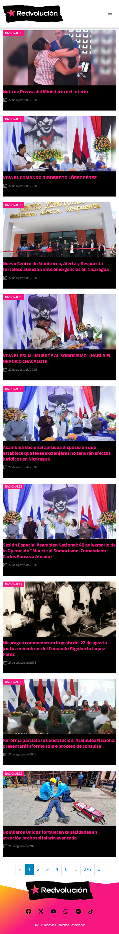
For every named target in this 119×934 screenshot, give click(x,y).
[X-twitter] (40, 911)
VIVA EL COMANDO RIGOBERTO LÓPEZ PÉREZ (50, 177)
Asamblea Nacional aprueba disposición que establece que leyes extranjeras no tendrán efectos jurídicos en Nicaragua (57, 453)
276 (87, 869)
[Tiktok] (90, 911)
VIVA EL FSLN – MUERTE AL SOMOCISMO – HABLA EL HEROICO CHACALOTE (57, 358)
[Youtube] (53, 911)
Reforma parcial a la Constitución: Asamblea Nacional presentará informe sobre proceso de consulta (59, 743)
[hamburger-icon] (110, 13)
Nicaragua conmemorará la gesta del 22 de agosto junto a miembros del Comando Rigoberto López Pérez (55, 648)
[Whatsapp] (65, 911)
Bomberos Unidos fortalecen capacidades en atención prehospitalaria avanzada (50, 835)
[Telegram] (78, 911)
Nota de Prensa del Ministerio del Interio (45, 91)
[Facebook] (28, 911)
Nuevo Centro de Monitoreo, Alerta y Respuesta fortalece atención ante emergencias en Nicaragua (56, 266)
